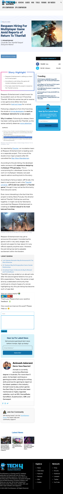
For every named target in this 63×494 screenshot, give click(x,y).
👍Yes (4, 296)
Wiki (32, 2)
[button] (61, 2)
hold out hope (16, 104)
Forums (43, 2)
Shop (55, 468)
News (4, 2)
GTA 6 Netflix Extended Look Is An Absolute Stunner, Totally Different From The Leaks (48, 97)
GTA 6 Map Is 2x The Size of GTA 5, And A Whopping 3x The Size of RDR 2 (48, 85)
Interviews (40, 471)
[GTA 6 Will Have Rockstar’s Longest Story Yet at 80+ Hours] (29, 440)
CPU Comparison (20, 7)
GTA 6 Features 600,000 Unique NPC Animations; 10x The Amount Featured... (5, 447)
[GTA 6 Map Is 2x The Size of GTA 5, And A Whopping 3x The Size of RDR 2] (17, 440)
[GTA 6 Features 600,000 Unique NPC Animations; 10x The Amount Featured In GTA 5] (6, 440)
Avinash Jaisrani (8, 40)
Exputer (16, 148)
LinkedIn (56, 476)
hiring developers (17, 111)
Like (59, 64)
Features (40, 473)
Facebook (57, 473)
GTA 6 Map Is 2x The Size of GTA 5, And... (17, 446)
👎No (10, 296)
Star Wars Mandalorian (20, 158)
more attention (26, 123)
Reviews (21, 2)
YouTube (57, 482)
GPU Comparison (8, 7)
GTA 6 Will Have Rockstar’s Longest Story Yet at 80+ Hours (29, 447)
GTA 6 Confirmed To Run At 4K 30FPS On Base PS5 (48, 92)
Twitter (56, 479)
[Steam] (7, 403)
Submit (4, 331)
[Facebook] (11, 63)
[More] (26, 63)
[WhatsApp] (19, 63)
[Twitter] (15, 63)
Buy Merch (51, 2)
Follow (58, 68)
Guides (27, 2)
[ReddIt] (22, 63)
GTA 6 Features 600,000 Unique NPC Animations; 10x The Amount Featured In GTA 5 (48, 81)
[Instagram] (5, 403)
